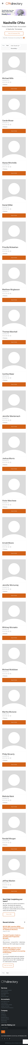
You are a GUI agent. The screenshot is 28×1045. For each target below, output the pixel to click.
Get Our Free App (5, 996)
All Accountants (4, 991)
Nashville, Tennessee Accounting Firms (13, 38)
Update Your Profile (5, 1006)
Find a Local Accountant (6, 990)
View (14, 88)
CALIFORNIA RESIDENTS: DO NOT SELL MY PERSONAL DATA (14, 1035)
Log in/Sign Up (4, 1003)
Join (3, 1031)
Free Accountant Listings (6, 1004)
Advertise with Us (5, 1017)
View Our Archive (8, 965)
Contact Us (3, 1014)
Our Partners (3, 1015)
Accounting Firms (5, 993)
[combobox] (15, 45)
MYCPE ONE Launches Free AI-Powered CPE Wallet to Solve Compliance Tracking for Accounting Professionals (14, 950)
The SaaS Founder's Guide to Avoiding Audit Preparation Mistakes (11, 936)
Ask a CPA (3, 994)
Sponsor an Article (5, 1019)
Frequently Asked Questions (7, 1007)
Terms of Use (4, 1022)
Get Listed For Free (5, 1001)
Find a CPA (8, 914)
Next (7, 45)
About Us (3, 1012)
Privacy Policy (4, 1020)
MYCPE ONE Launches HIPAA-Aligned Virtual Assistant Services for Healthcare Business (13, 928)
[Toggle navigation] (2, 3)
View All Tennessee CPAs (14, 33)
